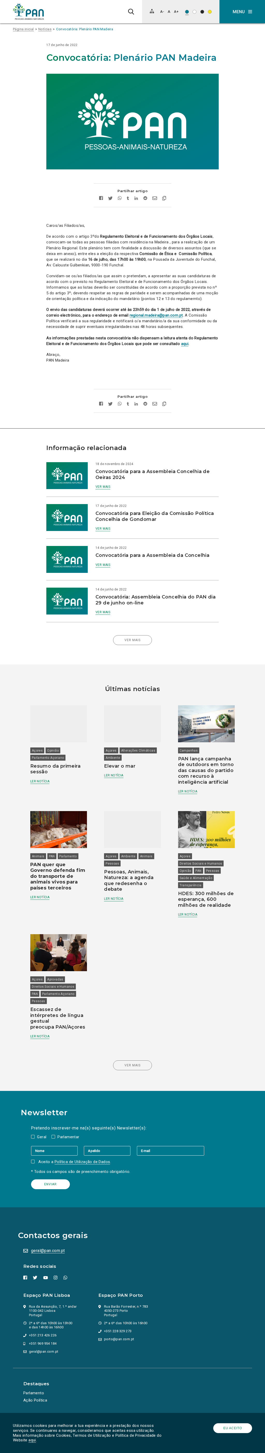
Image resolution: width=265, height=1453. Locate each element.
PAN (52, 856)
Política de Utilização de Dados (82, 1161)
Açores (37, 750)
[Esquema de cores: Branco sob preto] (202, 12)
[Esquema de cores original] (187, 12)
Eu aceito (232, 1428)
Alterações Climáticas (138, 750)
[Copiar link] (164, 199)
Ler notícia (39, 781)
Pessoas (112, 863)
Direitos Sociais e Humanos (201, 863)
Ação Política (35, 1400)
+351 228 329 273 (117, 1331)
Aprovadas (55, 979)
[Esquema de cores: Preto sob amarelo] (210, 12)
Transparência (191, 885)
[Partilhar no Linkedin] (136, 198)
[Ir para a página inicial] (28, 12)
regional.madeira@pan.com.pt (156, 315)
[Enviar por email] (155, 198)
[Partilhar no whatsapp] (119, 198)
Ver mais (102, 487)
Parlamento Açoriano (48, 758)
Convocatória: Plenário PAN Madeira (84, 29)
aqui (32, 1440)
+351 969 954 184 (42, 1343)
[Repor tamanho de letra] (169, 11)
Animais (38, 856)
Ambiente (113, 758)
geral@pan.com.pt (48, 1250)
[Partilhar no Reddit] (145, 198)
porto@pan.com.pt (119, 1339)
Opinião (53, 750)
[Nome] (57, 1150)
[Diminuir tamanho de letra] (162, 11)
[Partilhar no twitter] (110, 198)
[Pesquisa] (131, 12)
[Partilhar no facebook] (101, 198)
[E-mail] (170, 1150)
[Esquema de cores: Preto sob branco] (194, 12)
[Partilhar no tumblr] (128, 198)
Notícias (44, 29)
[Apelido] (110, 1150)
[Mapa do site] (152, 11)
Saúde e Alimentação (196, 878)
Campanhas (189, 750)
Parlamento (68, 856)
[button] (242, 11)
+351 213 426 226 (42, 1335)
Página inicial (23, 29)
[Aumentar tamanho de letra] (176, 11)
